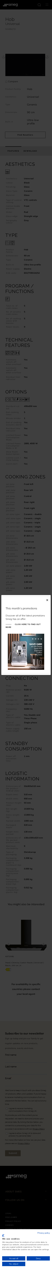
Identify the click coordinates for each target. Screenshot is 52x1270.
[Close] (47, 600)
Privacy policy (43, 1233)
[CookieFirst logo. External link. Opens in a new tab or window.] (3, 1235)
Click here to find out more (23, 625)
